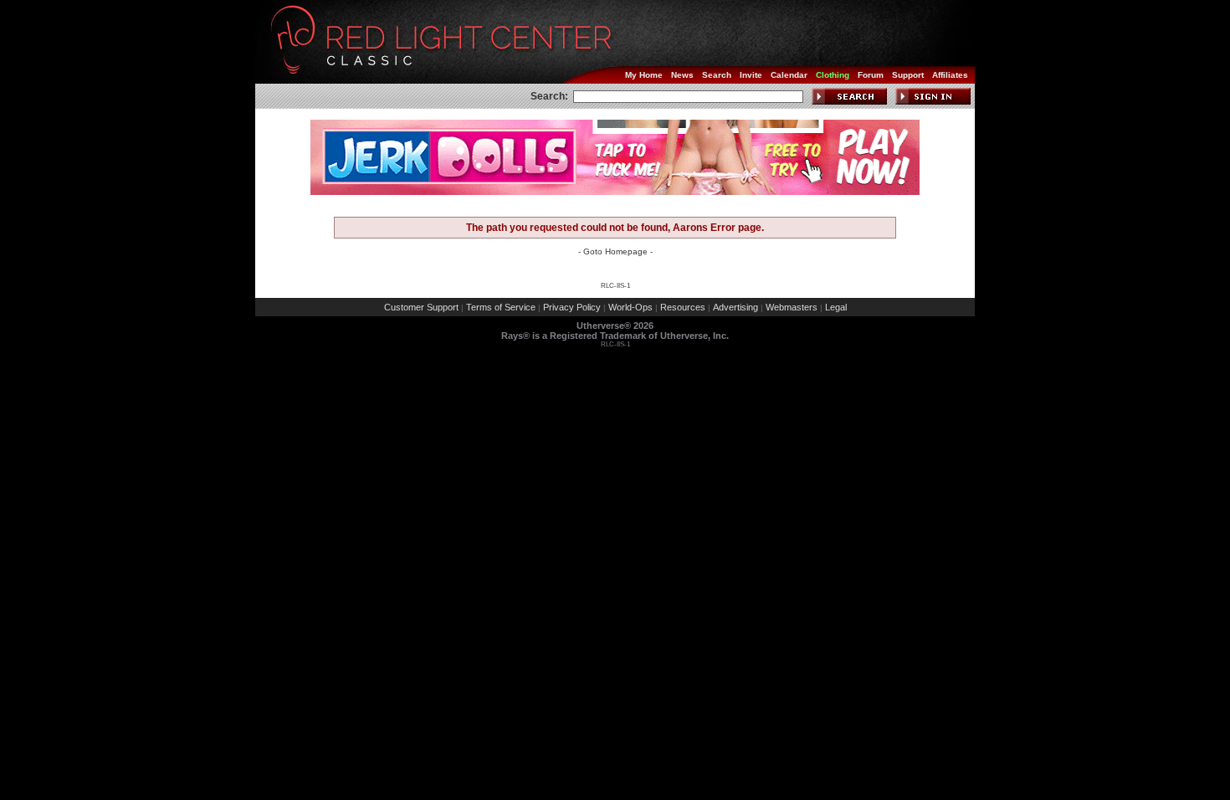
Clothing (832, 74)
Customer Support (421, 307)
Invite (751, 74)
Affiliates (950, 74)
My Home (644, 74)
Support (908, 74)
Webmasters (791, 307)
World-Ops (630, 307)
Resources (682, 307)
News (682, 74)
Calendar (789, 74)
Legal (836, 307)
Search (716, 74)
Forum (871, 74)
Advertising (735, 307)
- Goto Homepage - (615, 251)
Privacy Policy (572, 307)
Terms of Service (501, 307)
